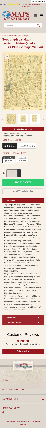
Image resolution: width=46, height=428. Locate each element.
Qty (4, 173)
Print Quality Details (14, 322)
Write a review (23, 351)
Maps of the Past (25, 421)
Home (4, 36)
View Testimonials (38, 1)
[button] (35, 15)
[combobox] (23, 25)
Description (11, 201)
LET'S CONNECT (11, 408)
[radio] (9, 146)
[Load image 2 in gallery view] (23, 119)
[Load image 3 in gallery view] (35, 119)
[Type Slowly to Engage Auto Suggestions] (38, 25)
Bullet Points (11, 317)
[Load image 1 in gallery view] (11, 119)
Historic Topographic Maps (18, 36)
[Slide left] (2, 119)
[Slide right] (43, 119)
